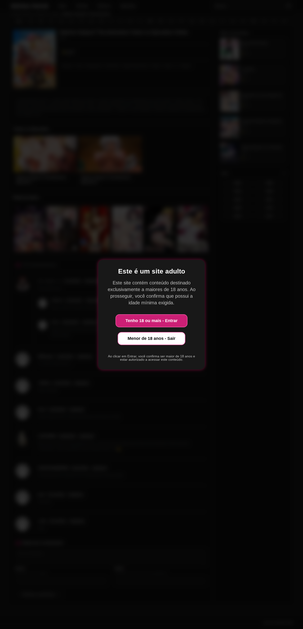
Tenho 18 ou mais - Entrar (151, 320)
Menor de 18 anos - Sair (151, 338)
